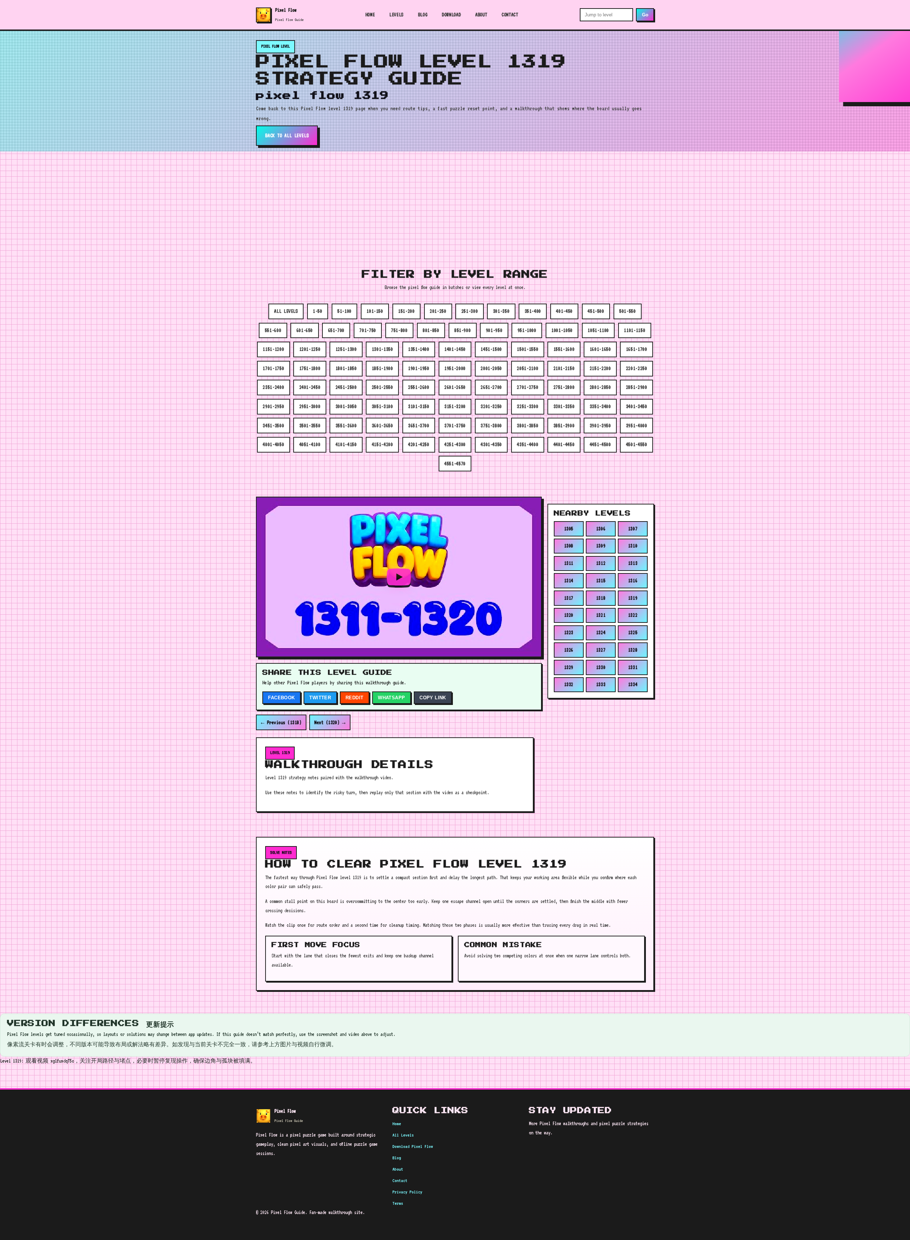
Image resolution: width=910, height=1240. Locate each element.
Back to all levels (287, 135)
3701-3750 (455, 425)
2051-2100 (527, 368)
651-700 (336, 330)
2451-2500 (346, 387)
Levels (396, 14)
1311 (569, 563)
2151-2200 (600, 368)
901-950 (494, 330)
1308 (569, 546)
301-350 (501, 311)
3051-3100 (382, 406)
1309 (601, 546)
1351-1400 (418, 349)
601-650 (304, 330)
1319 (633, 597)
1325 (633, 632)
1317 (569, 597)
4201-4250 (418, 444)
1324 (601, 632)
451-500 (596, 311)
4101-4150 (346, 444)
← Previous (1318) (281, 722)
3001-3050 (346, 406)
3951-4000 (636, 425)
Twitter (320, 697)
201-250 (438, 311)
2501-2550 (382, 387)
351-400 (533, 311)
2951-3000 (310, 406)
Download (451, 14)
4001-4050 (273, 444)
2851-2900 (636, 387)
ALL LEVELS (286, 311)
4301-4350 (491, 444)
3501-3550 (310, 425)
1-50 (317, 311)
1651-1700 (636, 349)
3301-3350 (564, 406)
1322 (633, 615)
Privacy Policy (407, 1191)
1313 (633, 563)
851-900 (462, 330)
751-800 (399, 330)
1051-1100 (598, 330)
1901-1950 (418, 368)
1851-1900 (382, 368)
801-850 (431, 330)
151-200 (406, 311)
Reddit (354, 697)
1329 (569, 667)
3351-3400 (600, 406)
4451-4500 (600, 444)
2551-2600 (418, 387)
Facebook (281, 697)
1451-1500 (491, 349)
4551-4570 (455, 463)
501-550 (627, 311)
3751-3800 (491, 425)
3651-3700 (418, 425)
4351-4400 (527, 444)
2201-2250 (636, 368)
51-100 (344, 311)
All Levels (403, 1135)
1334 (633, 684)
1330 (601, 667)
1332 (569, 684)
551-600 (273, 330)
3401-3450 (636, 406)
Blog (423, 14)
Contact (510, 14)
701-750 (367, 330)
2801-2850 (600, 387)
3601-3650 (382, 425)
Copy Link (432, 697)
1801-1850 (346, 368)
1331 (633, 667)
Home (370, 14)
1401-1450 (455, 349)
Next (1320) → (330, 722)
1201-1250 (310, 349)
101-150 (374, 311)
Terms (397, 1203)
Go (645, 14)
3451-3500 (273, 425)
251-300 (469, 311)
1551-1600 (564, 349)
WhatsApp (391, 697)
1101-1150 (634, 330)
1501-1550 (527, 349)
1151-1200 (273, 349)
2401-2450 (310, 387)
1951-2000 (455, 368)
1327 (601, 650)
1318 (601, 597)
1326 (569, 650)
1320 (569, 615)
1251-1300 (346, 349)
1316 (633, 580)
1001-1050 (562, 330)
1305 (569, 528)
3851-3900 (564, 425)
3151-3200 (455, 406)
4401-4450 (564, 444)
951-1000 (527, 330)
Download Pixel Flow (412, 1146)
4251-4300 (455, 444)
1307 (633, 528)
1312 (601, 563)
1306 (601, 528)
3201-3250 (491, 406)
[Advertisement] (455, 205)
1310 (633, 546)
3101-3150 (418, 406)
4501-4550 (636, 444)
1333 (601, 684)
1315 (601, 580)
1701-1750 (273, 368)
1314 (569, 580)
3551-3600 (346, 425)
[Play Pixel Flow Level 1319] (399, 577)
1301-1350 (382, 349)
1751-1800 (310, 368)
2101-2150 (564, 368)
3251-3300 (527, 406)
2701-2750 (527, 387)
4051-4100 (310, 444)
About (481, 14)
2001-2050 (491, 368)
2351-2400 (273, 387)
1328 (633, 650)
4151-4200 (382, 444)
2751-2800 (564, 387)
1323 (569, 632)
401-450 (564, 311)
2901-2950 (273, 406)
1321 (601, 615)
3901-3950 (600, 425)
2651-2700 (491, 387)
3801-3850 (527, 425)
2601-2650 (455, 387)
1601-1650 (600, 349)
